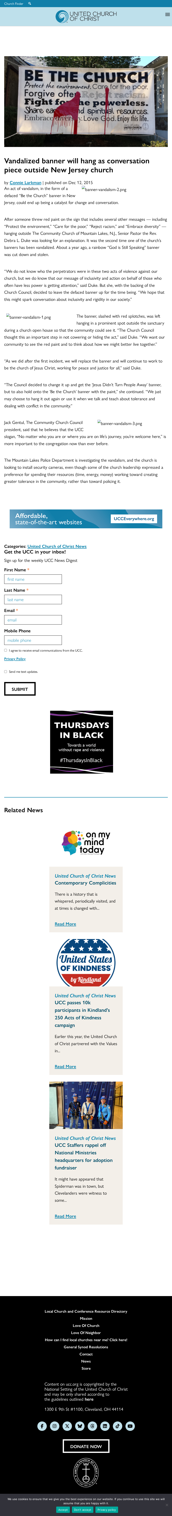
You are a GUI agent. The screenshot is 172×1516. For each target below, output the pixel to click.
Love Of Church (86, 1325)
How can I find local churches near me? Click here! (86, 1339)
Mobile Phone (17, 630)
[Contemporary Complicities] (86, 843)
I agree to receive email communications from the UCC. (46, 650)
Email (11, 610)
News (86, 1361)
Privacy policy (107, 1509)
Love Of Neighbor (86, 1332)
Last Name (16, 589)
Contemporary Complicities (85, 882)
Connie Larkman (25, 182)
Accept (63, 1509)
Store (86, 1368)
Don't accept (82, 1509)
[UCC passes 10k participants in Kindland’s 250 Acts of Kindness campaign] (86, 962)
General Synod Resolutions (86, 1346)
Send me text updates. (23, 671)
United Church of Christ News (57, 546)
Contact (86, 1353)
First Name (16, 569)
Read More (65, 923)
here (89, 1399)
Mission (86, 1318)
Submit (20, 689)
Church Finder (13, 3)
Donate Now (86, 1446)
